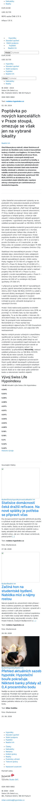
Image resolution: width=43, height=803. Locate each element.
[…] (13, 536)
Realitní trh (12, 48)
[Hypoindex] (21, 35)
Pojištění (12, 46)
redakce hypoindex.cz (15, 101)
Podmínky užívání (13, 759)
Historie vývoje (7, 451)
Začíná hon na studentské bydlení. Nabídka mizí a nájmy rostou (18, 593)
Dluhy (9, 499)
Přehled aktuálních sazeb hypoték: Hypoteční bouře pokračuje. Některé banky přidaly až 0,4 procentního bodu (21, 679)
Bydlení (4, 499)
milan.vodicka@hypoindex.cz (13, 800)
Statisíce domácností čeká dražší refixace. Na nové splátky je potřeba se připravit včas (21, 509)
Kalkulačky (10, 1)
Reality (8, 4)
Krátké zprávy (11, 754)
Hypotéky (12, 38)
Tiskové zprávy (12, 762)
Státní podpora (12, 43)
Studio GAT (13, 779)
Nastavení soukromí (13, 767)
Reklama (9, 752)
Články (8, 747)
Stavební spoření (12, 40)
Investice (23, 499)
